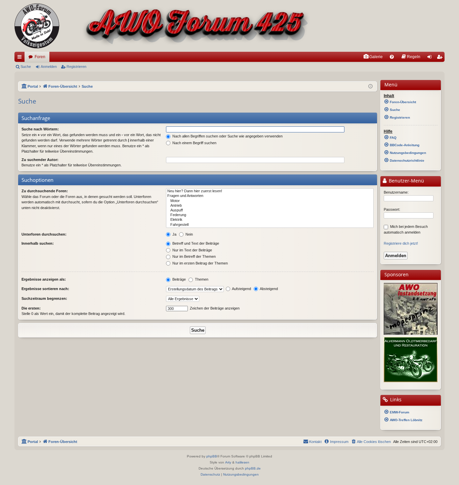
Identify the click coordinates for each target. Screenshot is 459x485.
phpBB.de (253, 468)
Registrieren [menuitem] (441, 58)
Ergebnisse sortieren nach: (45, 289)
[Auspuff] (270, 210)
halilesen (242, 462)
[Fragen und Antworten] (270, 196)
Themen (201, 279)
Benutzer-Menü (405, 181)
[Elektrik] (270, 219)
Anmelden (49, 67)
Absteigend (268, 289)
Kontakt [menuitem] (315, 442)
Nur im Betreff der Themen (193, 256)
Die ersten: (31, 308)
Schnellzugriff (21, 58)
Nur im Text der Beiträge (191, 250)
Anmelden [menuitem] (430, 58)
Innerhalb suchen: (38, 243)
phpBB (211, 456)
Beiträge (178, 279)
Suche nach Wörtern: (40, 129)
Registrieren (76, 67)
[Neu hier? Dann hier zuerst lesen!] (270, 191)
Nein (188, 234)
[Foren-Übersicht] (162, 26)
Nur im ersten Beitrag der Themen (199, 263)
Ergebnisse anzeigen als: (44, 279)
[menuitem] (373, 57)
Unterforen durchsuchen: (44, 234)
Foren (40, 56)
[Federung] (270, 215)
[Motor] (270, 201)
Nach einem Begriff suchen (193, 143)
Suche (25, 67)
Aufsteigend (241, 289)
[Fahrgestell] (270, 225)
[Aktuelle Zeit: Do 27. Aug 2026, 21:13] (370, 86)
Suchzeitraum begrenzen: (44, 298)
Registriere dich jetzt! (401, 243)
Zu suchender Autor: (40, 160)
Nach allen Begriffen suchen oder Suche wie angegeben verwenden (227, 136)
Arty (228, 462)
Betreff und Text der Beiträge (195, 243)
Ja (173, 234)
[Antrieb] (270, 205)
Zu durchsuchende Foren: (45, 191)
